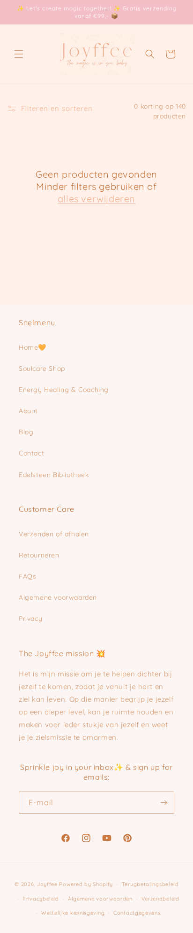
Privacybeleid (40, 898)
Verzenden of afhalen (54, 534)
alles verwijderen (96, 198)
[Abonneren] (163, 803)
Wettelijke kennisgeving (72, 912)
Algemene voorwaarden (58, 597)
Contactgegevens (137, 912)
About (28, 411)
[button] (18, 54)
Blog (26, 432)
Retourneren (39, 555)
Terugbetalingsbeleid (150, 884)
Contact (31, 453)
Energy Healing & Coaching (64, 389)
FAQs (27, 576)
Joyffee (47, 884)
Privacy (30, 618)
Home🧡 (32, 347)
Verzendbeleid (160, 898)
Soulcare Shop (42, 368)
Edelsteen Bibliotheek (54, 474)
